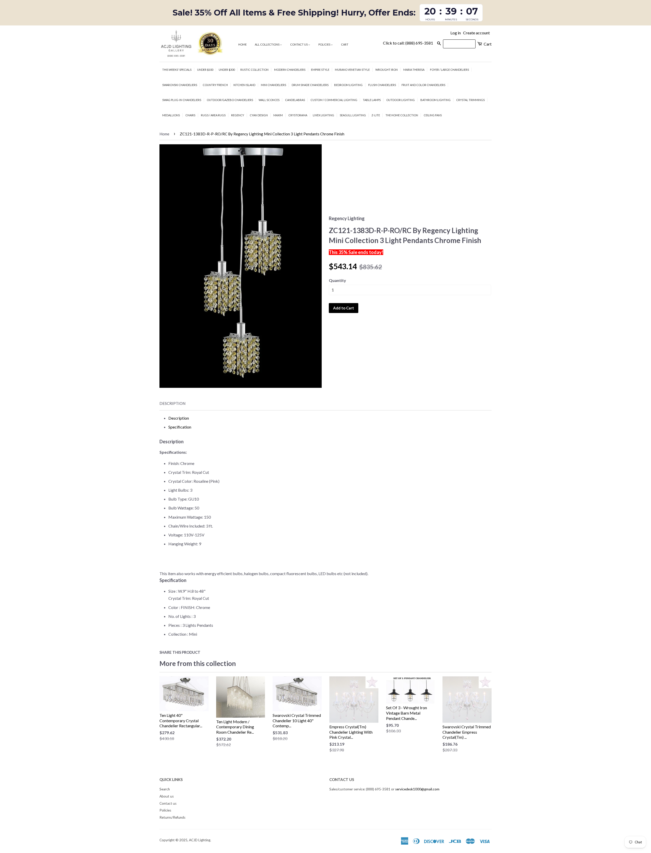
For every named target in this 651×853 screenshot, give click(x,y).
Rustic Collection (254, 69)
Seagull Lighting (353, 115)
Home (242, 44)
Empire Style (320, 69)
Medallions (171, 115)
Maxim (278, 115)
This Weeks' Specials (176, 69)
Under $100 (205, 69)
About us (166, 796)
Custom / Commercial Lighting (333, 100)
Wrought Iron (386, 69)
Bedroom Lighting (348, 85)
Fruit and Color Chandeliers (423, 85)
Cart (344, 44)
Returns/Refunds (172, 817)
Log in (455, 32)
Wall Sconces (269, 100)
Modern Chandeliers (289, 69)
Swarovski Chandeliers (179, 85)
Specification (179, 426)
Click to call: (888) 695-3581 (408, 42)
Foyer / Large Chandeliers (449, 69)
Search (164, 789)
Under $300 (227, 69)
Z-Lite (376, 115)
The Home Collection (402, 115)
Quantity (337, 280)
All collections (267, 44)
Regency (237, 115)
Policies (324, 44)
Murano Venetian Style (352, 69)
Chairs (190, 115)
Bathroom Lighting (435, 100)
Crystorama (297, 115)
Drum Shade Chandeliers (310, 85)
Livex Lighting (323, 115)
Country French (215, 85)
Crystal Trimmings (470, 100)
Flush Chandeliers (382, 85)
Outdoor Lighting (400, 100)
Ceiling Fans (433, 115)
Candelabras (295, 100)
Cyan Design (259, 115)
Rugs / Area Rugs (213, 115)
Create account (476, 32)
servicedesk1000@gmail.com (417, 789)
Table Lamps (372, 100)
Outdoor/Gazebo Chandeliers (230, 100)
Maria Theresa (413, 69)
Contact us (299, 44)
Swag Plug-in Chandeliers (181, 100)
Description (172, 403)
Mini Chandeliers (273, 85)
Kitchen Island (244, 85)
